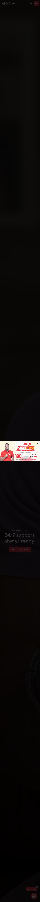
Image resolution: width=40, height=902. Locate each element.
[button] (37, 443)
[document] (20, 451)
